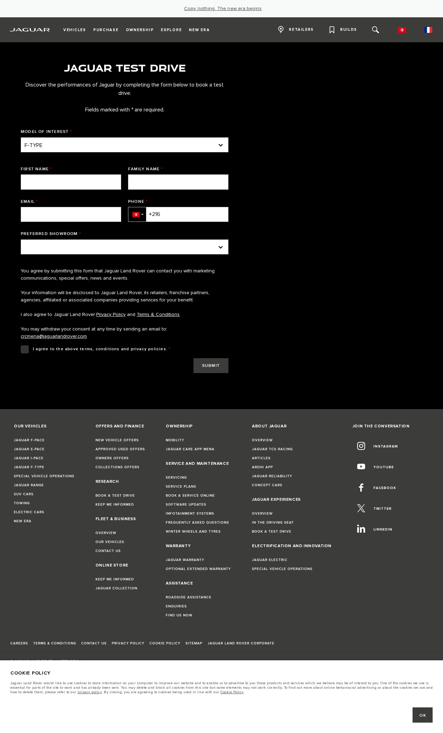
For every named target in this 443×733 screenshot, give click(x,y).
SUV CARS (24, 494)
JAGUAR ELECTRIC (270, 560)
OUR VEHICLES (110, 542)
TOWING (22, 503)
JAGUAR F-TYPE (29, 467)
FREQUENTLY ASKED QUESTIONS (197, 523)
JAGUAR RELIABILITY (272, 476)
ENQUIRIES (176, 606)
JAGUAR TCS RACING (272, 449)
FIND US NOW (179, 615)
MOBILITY (175, 440)
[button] (137, 214)
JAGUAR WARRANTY (185, 560)
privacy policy (90, 692)
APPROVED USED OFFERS (120, 449)
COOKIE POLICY (165, 643)
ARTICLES (261, 458)
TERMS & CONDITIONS (54, 643)
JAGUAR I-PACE (29, 458)
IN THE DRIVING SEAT (273, 523)
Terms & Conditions (158, 314)
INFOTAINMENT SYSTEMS (190, 514)
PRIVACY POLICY (128, 643)
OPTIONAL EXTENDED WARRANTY (198, 569)
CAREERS (19, 643)
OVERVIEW (106, 533)
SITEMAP (194, 643)
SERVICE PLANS (181, 487)
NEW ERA (22, 521)
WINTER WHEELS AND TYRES (193, 532)
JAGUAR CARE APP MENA (190, 449)
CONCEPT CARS (267, 485)
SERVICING (176, 478)
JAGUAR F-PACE (29, 440)
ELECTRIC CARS (29, 512)
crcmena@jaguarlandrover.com (54, 336)
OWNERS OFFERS (112, 458)
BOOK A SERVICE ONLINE (190, 496)
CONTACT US (108, 551)
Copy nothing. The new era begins (223, 8)
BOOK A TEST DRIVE (115, 496)
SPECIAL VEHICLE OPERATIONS (44, 476)
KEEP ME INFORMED (115, 505)
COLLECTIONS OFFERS (117, 467)
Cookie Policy (232, 692)
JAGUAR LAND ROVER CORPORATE (241, 643)
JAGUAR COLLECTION (116, 588)
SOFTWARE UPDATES (186, 505)
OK (422, 715)
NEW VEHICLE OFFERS (117, 440)
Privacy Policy (111, 314)
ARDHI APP (262, 467)
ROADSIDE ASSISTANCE (188, 597)
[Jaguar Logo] (30, 29)
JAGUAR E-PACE (29, 449)
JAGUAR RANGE (29, 485)
